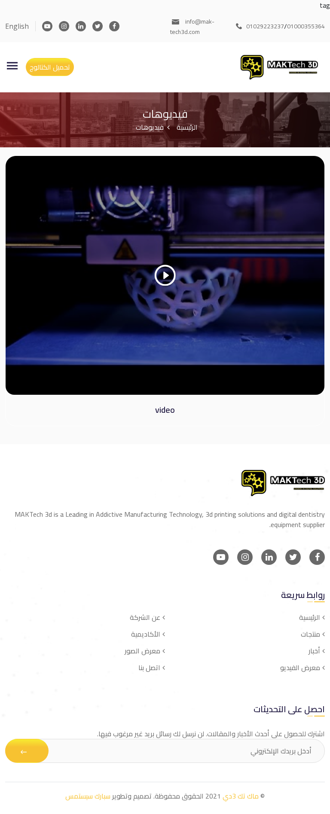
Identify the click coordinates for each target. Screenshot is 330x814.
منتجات (310, 634)
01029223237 (265, 26)
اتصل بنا (149, 667)
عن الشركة (145, 617)
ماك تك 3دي (241, 796)
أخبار (314, 651)
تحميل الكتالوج (50, 67)
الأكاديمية (145, 634)
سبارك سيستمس (87, 796)
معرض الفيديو (300, 667)
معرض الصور (142, 651)
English (17, 26)
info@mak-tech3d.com (192, 26)
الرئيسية (187, 127)
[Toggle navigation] (12, 66)
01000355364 (306, 26)
